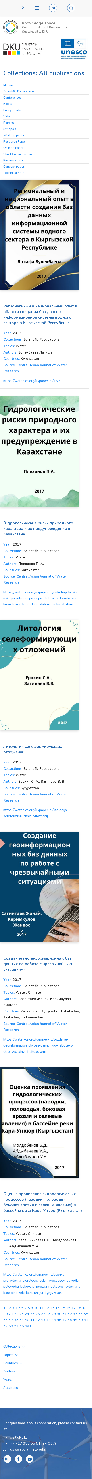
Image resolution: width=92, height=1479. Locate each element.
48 (70, 1319)
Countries (10, 1363)
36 (5, 1319)
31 (64, 1313)
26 (38, 1313)
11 (41, 1307)
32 (70, 1313)
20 (5, 1313)
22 (16, 1313)
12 (47, 1307)
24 (27, 1313)
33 (75, 1313)
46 (59, 1319)
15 (63, 1307)
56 (27, 1325)
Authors (9, 1371)
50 (80, 1319)
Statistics (10, 1387)
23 (21, 1313)
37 (11, 1319)
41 (32, 1319)
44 (48, 1319)
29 (54, 1313)
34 (80, 1313)
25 (32, 1313)
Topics (8, 1354)
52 (5, 1325)
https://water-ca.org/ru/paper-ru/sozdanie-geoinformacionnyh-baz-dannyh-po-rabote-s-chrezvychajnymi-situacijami (38, 1045)
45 (54, 1319)
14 (57, 1307)
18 (79, 1307)
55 (21, 1325)
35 (86, 1313)
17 (73, 1307)
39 (21, 1319)
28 (48, 1313)
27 (43, 1313)
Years (7, 1379)
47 (64, 1319)
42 (38, 1319)
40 (27, 1319)
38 (16, 1319)
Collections (11, 1346)
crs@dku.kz (18, 1437)
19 (84, 1307)
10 (36, 1307)
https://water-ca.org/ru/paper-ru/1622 (33, 380)
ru (53, 7)
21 (11, 1313)
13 (52, 1307)
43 (43, 1319)
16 (68, 1307)
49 (75, 1319)
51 (86, 1319)
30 (59, 1313)
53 (11, 1325)
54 (16, 1325)
